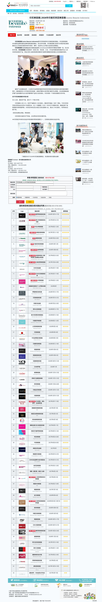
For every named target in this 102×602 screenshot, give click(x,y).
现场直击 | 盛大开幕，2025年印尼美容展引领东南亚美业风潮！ (87, 84)
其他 (50, 197)
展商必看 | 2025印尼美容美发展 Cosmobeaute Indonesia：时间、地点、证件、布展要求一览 (87, 113)
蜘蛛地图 (85, 1)
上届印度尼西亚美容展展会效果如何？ (87, 63)
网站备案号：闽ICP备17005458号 (42, 601)
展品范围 (19, 35)
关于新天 (85, 10)
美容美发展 (20, 13)
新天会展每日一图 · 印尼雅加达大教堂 (87, 153)
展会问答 (58, 35)
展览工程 (66, 10)
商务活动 (59, 10)
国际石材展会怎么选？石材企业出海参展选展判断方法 (87, 132)
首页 (31, 10)
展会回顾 (53, 10)
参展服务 (41, 35)
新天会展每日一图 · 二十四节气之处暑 (87, 162)
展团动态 (79, 1)
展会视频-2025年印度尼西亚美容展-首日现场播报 (87, 49)
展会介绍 (12, 35)
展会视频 (26, 35)
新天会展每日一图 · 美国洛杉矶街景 (87, 171)
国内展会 (42, 10)
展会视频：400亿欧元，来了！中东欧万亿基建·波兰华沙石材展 (87, 181)
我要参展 (19, 197)
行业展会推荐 (50, 35)
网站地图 (95, 600)
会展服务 (72, 10)
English (65, 1)
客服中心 (71, 1)
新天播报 (78, 10)
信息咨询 (43, 197)
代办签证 (35, 197)
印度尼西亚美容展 (85, 38)
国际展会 (36, 10)
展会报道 (34, 35)
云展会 (48, 10)
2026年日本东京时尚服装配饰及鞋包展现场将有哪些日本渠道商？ (87, 143)
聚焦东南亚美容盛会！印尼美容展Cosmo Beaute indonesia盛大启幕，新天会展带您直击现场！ (87, 98)
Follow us (92, 1)
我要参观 (27, 197)
